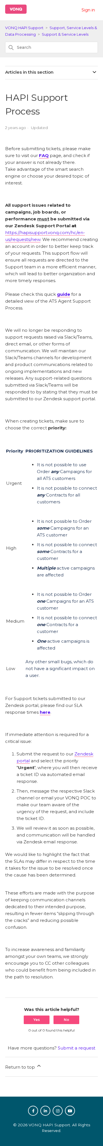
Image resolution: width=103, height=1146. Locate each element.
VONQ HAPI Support (24, 27)
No (66, 1020)
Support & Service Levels (65, 34)
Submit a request (76, 1048)
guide (63, 294)
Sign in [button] (88, 10)
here (45, 712)
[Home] (16, 12)
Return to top (20, 1067)
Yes (36, 1020)
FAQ (44, 155)
